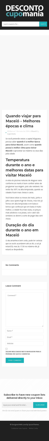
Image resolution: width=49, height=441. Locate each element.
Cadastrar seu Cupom (19, 428)
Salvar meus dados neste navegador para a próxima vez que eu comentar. (23, 353)
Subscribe (40, 405)
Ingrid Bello (11, 134)
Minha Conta (33, 428)
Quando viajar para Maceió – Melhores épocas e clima (23, 121)
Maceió (34, 131)
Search (43, 24)
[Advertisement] (24, 72)
